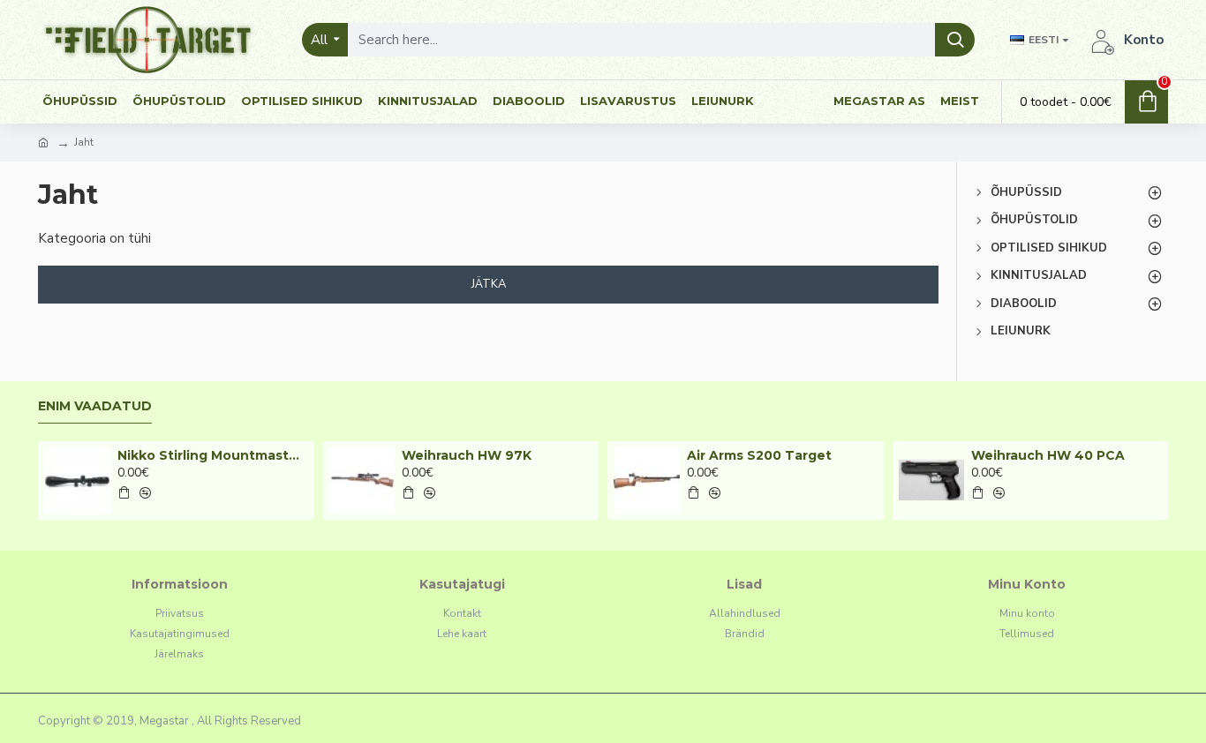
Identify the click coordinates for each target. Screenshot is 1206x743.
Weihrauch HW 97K (466, 455)
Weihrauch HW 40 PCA (1048, 455)
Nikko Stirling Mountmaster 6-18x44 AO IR (212, 455)
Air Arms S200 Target (759, 455)
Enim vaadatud (95, 406)
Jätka (488, 284)
